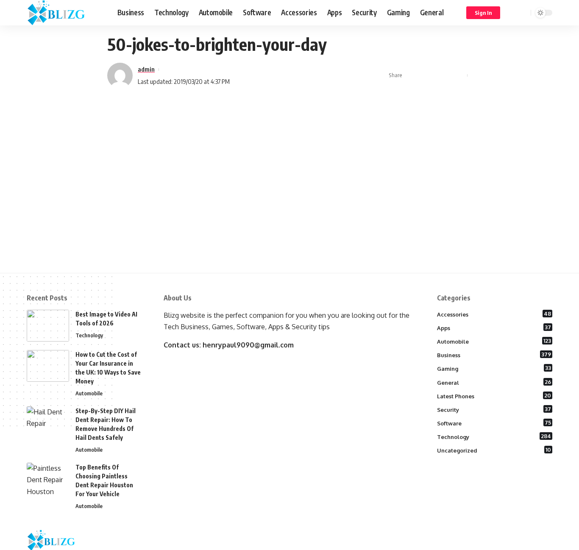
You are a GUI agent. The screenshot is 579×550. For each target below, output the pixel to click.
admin (146, 69)
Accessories (494, 314)
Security (494, 409)
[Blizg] (65, 12)
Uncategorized (494, 450)
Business (494, 354)
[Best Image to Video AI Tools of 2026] (48, 326)
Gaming (494, 368)
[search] (523, 13)
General (494, 382)
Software (494, 423)
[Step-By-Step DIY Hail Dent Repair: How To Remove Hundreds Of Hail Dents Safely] (48, 422)
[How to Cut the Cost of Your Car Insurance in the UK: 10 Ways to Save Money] (48, 366)
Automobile (89, 393)
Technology (89, 335)
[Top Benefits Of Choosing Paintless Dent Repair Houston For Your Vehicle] (48, 478)
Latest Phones (494, 396)
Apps (494, 327)
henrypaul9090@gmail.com (248, 345)
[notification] (512, 12)
